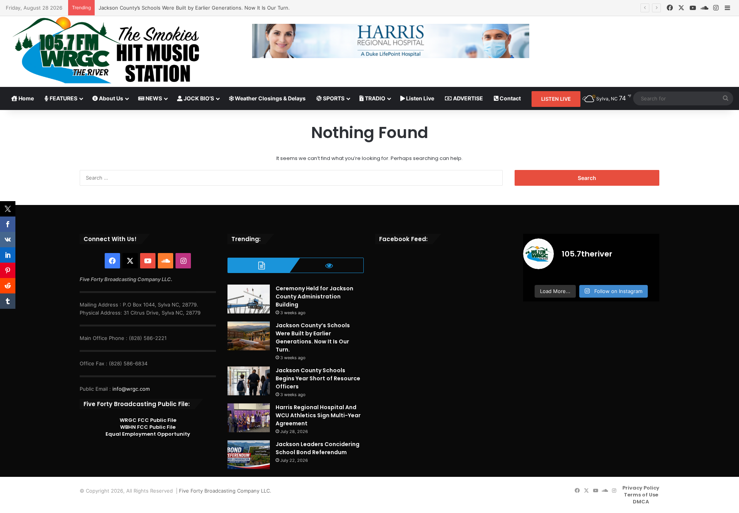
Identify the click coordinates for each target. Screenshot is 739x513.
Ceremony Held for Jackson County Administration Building (314, 296)
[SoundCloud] (704, 8)
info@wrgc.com (131, 389)
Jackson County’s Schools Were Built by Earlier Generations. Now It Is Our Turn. (194, 8)
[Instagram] (716, 8)
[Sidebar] (727, 8)
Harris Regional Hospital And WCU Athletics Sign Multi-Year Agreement (318, 415)
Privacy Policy (640, 487)
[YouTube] (693, 8)
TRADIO (374, 98)
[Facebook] (669, 8)
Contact (509, 98)
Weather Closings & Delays (270, 98)
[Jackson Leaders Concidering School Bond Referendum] (248, 454)
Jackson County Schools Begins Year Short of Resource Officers (318, 378)
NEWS (153, 98)
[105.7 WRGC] (106, 50)
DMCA (641, 501)
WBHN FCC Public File (148, 427)
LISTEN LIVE (556, 99)
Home (25, 98)
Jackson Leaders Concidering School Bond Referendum (317, 448)
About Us (110, 98)
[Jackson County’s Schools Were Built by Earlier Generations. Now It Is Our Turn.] (248, 335)
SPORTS (333, 98)
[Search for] (725, 98)
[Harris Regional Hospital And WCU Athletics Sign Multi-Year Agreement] (248, 417)
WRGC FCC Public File (148, 420)
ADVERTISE (467, 98)
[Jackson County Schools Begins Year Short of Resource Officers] (248, 380)
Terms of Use (641, 494)
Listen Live (419, 98)
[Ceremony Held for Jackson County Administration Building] (248, 299)
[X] (681, 8)
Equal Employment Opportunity (147, 434)
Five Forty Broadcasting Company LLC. (225, 491)
